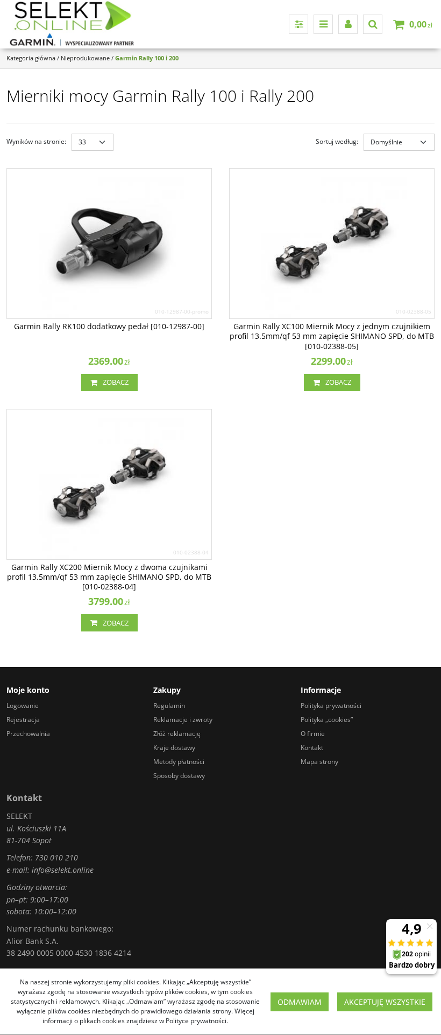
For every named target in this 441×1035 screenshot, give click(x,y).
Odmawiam (300, 1002)
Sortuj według (337, 141)
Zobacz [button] (116, 382)
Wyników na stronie (36, 141)
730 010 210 (56, 857)
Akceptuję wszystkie (384, 1002)
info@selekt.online (63, 870)
